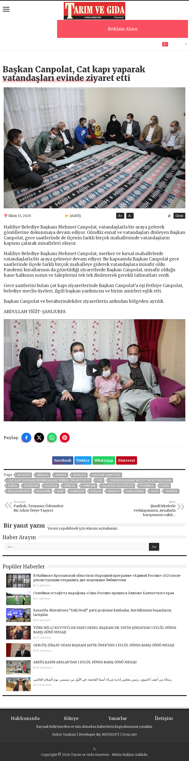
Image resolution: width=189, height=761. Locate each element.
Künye (71, 718)
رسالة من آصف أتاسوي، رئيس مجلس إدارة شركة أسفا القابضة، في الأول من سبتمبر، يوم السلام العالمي (102, 679)
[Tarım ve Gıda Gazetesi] (94, 10)
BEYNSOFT (111, 734)
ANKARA (43, 475)
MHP (60, 491)
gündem (88, 485)
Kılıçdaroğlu (19, 491)
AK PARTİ (23, 475)
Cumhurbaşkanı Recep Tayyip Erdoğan (140, 480)
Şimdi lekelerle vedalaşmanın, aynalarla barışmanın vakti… (154, 508)
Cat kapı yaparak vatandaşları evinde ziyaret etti (49, 480)
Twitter (83, 460)
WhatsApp (103, 460)
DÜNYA (12, 485)
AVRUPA (60, 475)
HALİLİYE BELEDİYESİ (117, 485)
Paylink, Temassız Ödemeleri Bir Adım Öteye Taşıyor (38, 506)
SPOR (154, 491)
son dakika (135, 491)
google (51, 485)
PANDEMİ (77, 491)
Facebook (62, 460)
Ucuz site (130, 734)
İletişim (164, 718)
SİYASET (114, 491)
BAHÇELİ (79, 475)
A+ (120, 216)
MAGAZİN (43, 491)
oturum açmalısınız (101, 528)
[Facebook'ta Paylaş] (26, 437)
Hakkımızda (25, 718)
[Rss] (94, 749)
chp (99, 480)
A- (130, 216)
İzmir (165, 485)
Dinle (179, 216)
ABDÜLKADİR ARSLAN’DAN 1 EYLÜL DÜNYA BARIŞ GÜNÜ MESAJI (85, 662)
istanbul (147, 485)
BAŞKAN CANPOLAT (106, 475)
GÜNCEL (70, 485)
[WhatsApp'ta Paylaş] (52, 437)
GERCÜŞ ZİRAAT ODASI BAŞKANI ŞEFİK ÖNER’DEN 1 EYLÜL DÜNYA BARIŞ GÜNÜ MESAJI (103, 645)
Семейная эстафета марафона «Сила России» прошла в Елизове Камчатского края (103, 593)
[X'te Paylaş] (39, 437)
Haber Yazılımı (64, 734)
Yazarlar (117, 718)
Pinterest (126, 460)
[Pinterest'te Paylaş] (65, 437)
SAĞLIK (96, 491)
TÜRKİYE (171, 491)
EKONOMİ (31, 485)
